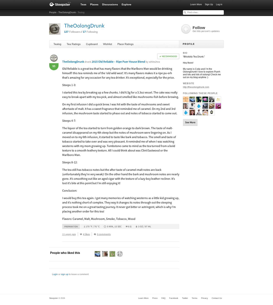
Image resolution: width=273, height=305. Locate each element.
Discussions (110, 4)
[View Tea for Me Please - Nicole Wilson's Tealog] (192, 113)
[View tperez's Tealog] (218, 107)
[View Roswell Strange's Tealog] (205, 113)
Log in (219, 4)
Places (94, 4)
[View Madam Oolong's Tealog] (205, 100)
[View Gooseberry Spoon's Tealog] (211, 107)
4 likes (86, 234)
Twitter (185, 298)
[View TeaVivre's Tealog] (199, 113)
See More (190, 122)
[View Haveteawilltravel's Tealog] (185, 100)
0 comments (104, 234)
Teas (83, 4)
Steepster (62, 4)
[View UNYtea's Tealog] (211, 113)
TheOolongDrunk (67, 12)
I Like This (81, 234)
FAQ (163, 298)
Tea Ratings (74, 44)
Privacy (204, 298)
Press (155, 298)
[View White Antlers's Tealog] (211, 100)
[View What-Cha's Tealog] (218, 100)
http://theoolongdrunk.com (196, 87)
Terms (194, 298)
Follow (206, 29)
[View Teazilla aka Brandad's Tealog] (185, 107)
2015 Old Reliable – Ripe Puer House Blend (126, 61)
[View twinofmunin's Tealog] (205, 107)
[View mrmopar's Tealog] (192, 100)
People (52, 12)
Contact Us (217, 298)
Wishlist (107, 44)
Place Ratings (125, 44)
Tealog (57, 44)
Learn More (196, 4)
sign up (64, 274)
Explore (126, 4)
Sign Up (209, 4)
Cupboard (92, 44)
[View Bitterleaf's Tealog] (192, 107)
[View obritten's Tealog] (199, 107)
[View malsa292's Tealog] (185, 113)
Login (55, 274)
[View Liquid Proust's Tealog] (199, 100)
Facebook (173, 298)
